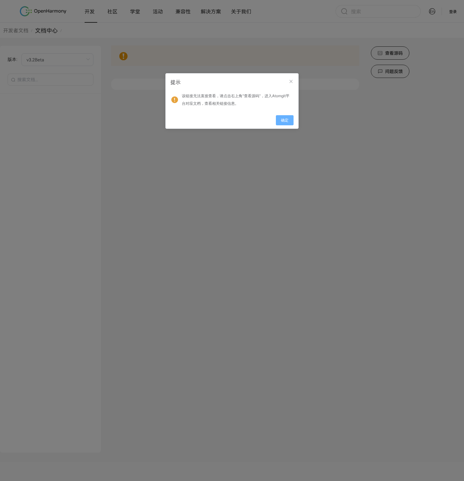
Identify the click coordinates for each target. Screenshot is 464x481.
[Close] (291, 81)
